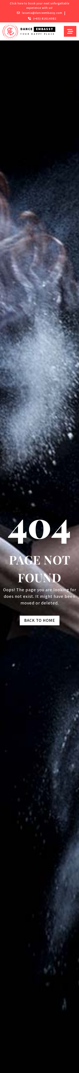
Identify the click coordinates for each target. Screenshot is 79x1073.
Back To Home (39, 620)
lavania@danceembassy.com (42, 13)
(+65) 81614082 (45, 18)
